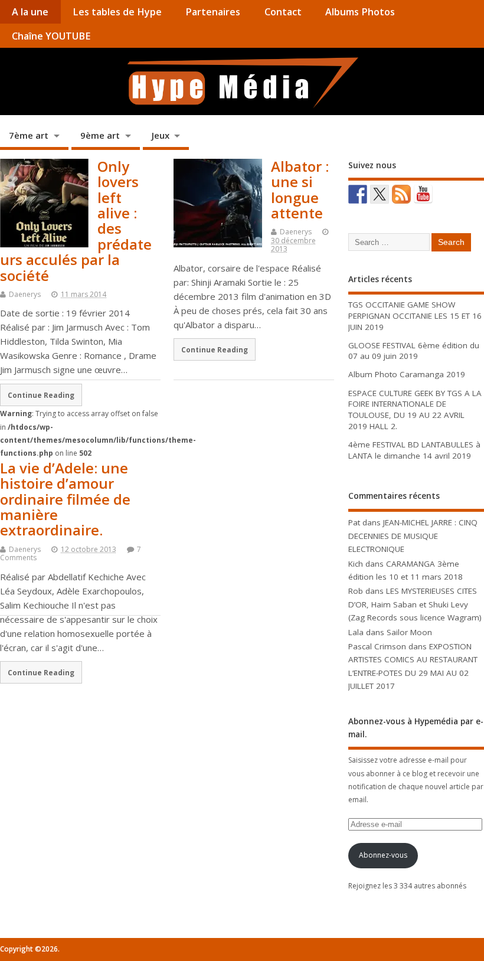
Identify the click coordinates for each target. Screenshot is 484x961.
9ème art (100, 135)
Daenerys (25, 294)
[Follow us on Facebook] (357, 194)
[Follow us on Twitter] (379, 194)
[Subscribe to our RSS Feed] (401, 194)
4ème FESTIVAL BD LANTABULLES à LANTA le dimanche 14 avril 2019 (414, 450)
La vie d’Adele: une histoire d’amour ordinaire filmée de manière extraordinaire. (65, 499)
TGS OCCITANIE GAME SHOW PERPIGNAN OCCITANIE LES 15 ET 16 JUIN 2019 (415, 315)
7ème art (28, 135)
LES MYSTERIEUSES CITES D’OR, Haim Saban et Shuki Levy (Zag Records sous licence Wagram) (415, 604)
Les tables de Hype (117, 11)
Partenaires (212, 11)
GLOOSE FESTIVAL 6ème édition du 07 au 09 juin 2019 (413, 351)
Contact (283, 11)
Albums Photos (360, 11)
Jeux (160, 135)
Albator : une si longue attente (300, 189)
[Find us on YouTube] (423, 194)
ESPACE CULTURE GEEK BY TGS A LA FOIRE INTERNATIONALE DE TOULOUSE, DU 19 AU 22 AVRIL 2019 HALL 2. (415, 410)
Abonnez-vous (383, 855)
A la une (30, 11)
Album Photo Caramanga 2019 (406, 374)
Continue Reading (214, 349)
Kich (355, 563)
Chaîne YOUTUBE (51, 36)
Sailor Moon (409, 632)
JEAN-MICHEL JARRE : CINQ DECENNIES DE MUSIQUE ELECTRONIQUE (413, 535)
